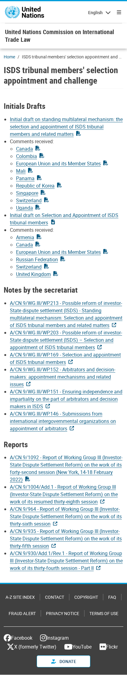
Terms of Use (103, 613)
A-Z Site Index (20, 597)
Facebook (21, 637)
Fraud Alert (22, 613)
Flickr (112, 646)
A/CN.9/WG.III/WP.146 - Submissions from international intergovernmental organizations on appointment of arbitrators (63, 421)
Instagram (58, 637)
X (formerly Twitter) (35, 646)
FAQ (112, 597)
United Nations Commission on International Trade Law (59, 36)
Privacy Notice (62, 613)
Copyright (86, 597)
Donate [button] (67, 661)
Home (9, 57)
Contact (54, 597)
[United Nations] (24, 12)
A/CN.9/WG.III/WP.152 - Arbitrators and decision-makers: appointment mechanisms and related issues (62, 377)
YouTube (82, 646)
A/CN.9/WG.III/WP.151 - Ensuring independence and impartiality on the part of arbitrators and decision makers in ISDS (66, 399)
